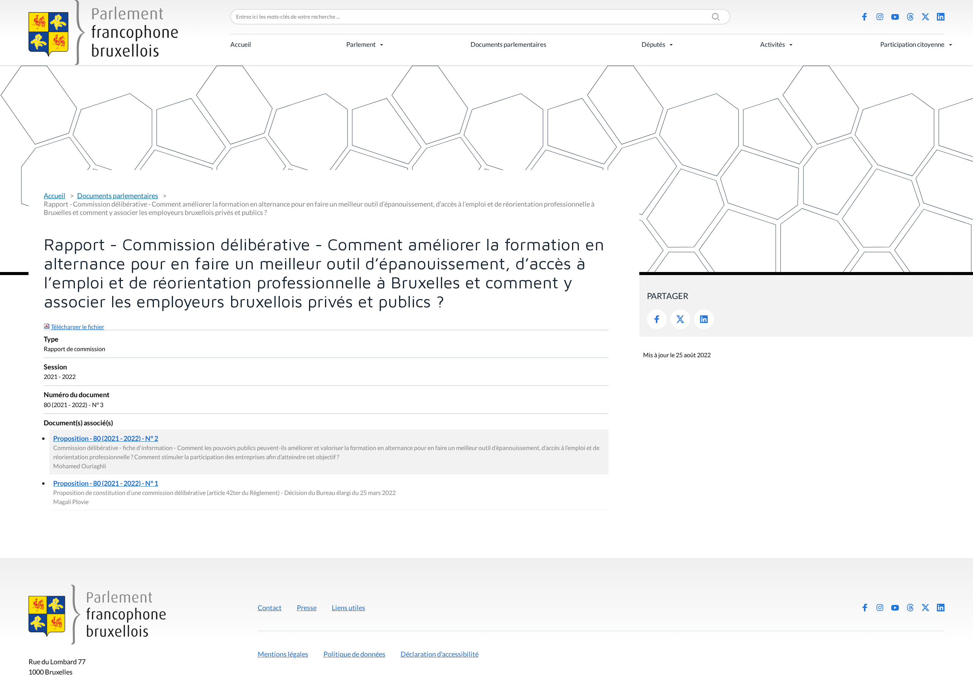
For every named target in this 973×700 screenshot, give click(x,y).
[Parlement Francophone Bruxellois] (103, 32)
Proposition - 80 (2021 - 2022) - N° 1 (105, 483)
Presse (307, 607)
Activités (772, 44)
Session (55, 367)
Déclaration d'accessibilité (440, 654)
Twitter (680, 319)
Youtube (895, 17)
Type (51, 339)
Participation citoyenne (912, 44)
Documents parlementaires (508, 44)
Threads (910, 17)
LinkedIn (940, 17)
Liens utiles (348, 607)
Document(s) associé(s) (78, 423)
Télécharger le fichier (77, 326)
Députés (653, 44)
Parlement (361, 44)
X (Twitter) (925, 17)
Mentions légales (283, 654)
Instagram (880, 17)
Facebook (864, 17)
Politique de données (354, 654)
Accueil (240, 44)
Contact (270, 607)
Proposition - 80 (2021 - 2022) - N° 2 (105, 438)
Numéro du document (76, 395)
